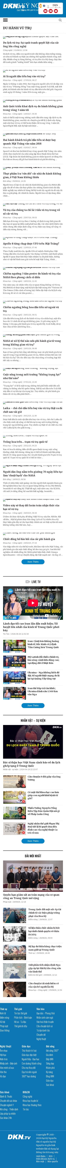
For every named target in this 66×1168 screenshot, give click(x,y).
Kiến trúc (4, 1059)
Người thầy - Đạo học (30, 1059)
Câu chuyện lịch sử (45, 1026)
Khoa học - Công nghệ (12, 80)
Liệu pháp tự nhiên (8, 1113)
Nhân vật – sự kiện (33, 720)
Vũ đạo (3, 1076)
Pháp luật (7, 902)
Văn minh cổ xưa (7, 1068)
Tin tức (26, 1109)
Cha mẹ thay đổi (28, 1068)
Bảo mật (40, 1161)
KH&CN (26, 1092)
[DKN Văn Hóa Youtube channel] (56, 11)
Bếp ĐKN (49, 1059)
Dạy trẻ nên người (29, 1072)
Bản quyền (52, 1161)
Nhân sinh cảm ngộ (45, 1017)
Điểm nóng (33, 919)
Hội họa (3, 1055)
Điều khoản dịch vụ (45, 1159)
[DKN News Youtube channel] (45, 11)
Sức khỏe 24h (6, 1118)
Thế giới (18, 1009)
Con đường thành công (31, 1063)
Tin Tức (6, 634)
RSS (50, 1156)
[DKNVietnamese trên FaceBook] (44, 6)
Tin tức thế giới (20, 1013)
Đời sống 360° (52, 1050)
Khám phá (50, 1068)
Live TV (36, 581)
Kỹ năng (49, 1072)
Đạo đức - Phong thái (46, 1013)
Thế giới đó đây (20, 1026)
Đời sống (7, 181)
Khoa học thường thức (32, 1105)
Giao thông (5, 1030)
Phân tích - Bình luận (23, 1017)
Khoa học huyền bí (30, 1101)
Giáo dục (26, 1046)
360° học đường (29, 1076)
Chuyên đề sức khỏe (8, 1101)
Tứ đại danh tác (43, 1030)
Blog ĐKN (50, 1076)
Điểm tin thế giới (35, 975)
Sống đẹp (50, 1063)
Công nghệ (7, 50)
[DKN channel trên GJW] (54, 6)
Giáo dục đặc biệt (29, 1055)
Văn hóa (40, 1009)
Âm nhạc (4, 1050)
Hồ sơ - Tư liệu (20, 1022)
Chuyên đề (41, 1034)
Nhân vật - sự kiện (10, 769)
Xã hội (2, 1022)
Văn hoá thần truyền (45, 1022)
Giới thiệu (40, 1156)
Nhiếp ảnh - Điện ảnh (8, 1063)
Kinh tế (3, 1013)
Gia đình (49, 1055)
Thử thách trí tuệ (29, 1050)
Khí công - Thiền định (9, 1109)
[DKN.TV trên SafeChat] (41, 6)
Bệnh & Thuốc (6, 1096)
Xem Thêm (33, 561)
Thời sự (31, 953)
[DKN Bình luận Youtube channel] (51, 11)
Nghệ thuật (41, 1039)
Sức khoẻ (50, 1085)
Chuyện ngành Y (7, 1105)
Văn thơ (3, 1072)
